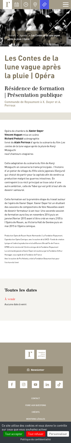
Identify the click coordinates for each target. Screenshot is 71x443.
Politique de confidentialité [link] (35, 439)
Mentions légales (35, 419)
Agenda (23, 35)
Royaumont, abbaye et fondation (7, 4)
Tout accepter (13, 434)
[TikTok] (59, 384)
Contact (35, 398)
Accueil (12, 35)
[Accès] (35, 4)
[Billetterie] (44, 4)
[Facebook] (11, 384)
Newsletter (37, 369)
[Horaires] (25, 4)
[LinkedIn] (47, 384)
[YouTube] (35, 384)
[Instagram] (23, 384)
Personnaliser (58, 434)
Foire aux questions (35, 405)
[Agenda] (16, 4)
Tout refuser (36, 434)
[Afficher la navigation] (65, 4)
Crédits (36, 412)
